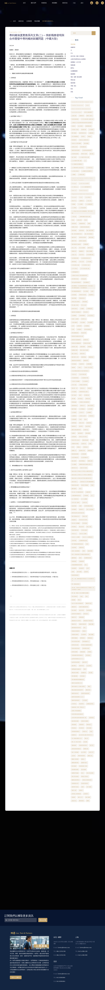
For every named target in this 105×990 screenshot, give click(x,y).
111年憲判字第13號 (84, 157)
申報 (87, 544)
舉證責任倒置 (75, 672)
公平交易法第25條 (84, 268)
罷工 (85, 627)
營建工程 (85, 516)
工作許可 (81, 412)
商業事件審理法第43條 (77, 336)
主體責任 (81, 200)
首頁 (24, 3)
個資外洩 (74, 240)
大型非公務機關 (76, 381)
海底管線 (74, 506)
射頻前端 (86, 395)
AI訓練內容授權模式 (87, 171)
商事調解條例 (75, 332)
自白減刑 (89, 665)
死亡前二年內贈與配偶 (77, 492)
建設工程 (81, 422)
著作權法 (82, 676)
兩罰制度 (74, 261)
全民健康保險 (75, 258)
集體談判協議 (75, 773)
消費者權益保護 (88, 506)
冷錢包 (73, 126)
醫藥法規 (86, 748)
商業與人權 (74, 346)
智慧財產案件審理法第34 (85, 464)
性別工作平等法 (83, 436)
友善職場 (74, 315)
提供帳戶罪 (82, 450)
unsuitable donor (76, 112)
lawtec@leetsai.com (64, 947)
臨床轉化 (74, 665)
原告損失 (86, 312)
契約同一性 (74, 388)
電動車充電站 (75, 786)
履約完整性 (90, 405)
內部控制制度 (75, 119)
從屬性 (73, 433)
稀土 (86, 564)
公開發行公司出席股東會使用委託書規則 (82, 122)
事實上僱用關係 (88, 112)
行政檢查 (85, 700)
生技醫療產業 (74, 71)
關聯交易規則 (75, 759)
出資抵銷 (74, 294)
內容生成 (81, 254)
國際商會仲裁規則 (76, 360)
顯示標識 (88, 797)
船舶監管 (83, 672)
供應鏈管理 (82, 223)
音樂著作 (86, 793)
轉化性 (86, 738)
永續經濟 (91, 133)
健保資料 (90, 247)
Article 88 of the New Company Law (82, 101)
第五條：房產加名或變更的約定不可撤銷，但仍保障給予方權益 (83, 588)
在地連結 (74, 364)
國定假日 (82, 353)
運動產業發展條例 (76, 748)
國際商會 (91, 357)
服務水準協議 (84, 485)
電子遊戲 (89, 786)
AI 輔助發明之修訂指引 (78, 167)
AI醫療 (73, 174)
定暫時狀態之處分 (83, 391)
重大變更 (83, 752)
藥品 (89, 686)
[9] (30, 482)
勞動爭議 (85, 301)
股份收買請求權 (76, 641)
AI (71, 50)
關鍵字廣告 (84, 762)
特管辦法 (74, 526)
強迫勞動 (88, 426)
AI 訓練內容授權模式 (77, 164)
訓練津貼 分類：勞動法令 (78, 707)
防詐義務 (74, 766)
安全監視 (74, 391)
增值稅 (73, 367)
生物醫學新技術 (83, 540)
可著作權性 (74, 322)
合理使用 (79, 326)
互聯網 (73, 204)
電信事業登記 (84, 783)
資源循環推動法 (76, 731)
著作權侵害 (83, 146)
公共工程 (81, 261)
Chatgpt (74, 183)
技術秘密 (83, 443)
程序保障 (79, 571)
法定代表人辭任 (76, 502)
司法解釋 (90, 322)
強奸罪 (81, 426)
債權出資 (74, 251)
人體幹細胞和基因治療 (84, 216)
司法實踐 (82, 322)
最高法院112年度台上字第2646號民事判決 (82, 471)
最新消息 (65, 3)
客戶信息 (74, 395)
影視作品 (86, 429)
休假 (85, 220)
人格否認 (74, 216)
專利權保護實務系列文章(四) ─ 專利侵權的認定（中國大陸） (29, 581)
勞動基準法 (82, 298)
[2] (64, 160)
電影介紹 (74, 790)
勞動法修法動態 (76, 301)
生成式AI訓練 (83, 533)
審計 (80, 395)
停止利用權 (82, 247)
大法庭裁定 (85, 381)
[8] (43, 366)
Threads (74, 197)
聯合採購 (91, 634)
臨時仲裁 (81, 665)
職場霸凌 (82, 638)
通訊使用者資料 (83, 745)
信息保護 (81, 230)
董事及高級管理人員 (77, 683)
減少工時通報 (90, 509)
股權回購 (82, 651)
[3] (31, 205)
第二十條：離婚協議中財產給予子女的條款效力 (83, 579)
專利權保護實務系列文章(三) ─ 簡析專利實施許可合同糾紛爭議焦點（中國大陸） (35, 576)
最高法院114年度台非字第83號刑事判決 (81, 478)
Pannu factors (83, 190)
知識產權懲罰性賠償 (77, 564)
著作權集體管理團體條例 (78, 679)
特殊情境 (85, 523)
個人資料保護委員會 (77, 234)
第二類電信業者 (76, 584)
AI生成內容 (89, 167)
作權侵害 (81, 115)
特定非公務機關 (76, 523)
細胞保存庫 (88, 603)
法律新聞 (29, 21)
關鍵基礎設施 (75, 762)
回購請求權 (74, 350)
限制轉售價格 (75, 769)
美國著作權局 (75, 634)
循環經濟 (80, 433)
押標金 (78, 447)
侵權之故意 (74, 227)
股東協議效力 (86, 641)
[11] (14, 512)
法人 (92, 495)
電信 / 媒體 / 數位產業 (76, 77)
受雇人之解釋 (75, 319)
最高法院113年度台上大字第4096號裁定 (81, 474)
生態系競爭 (84, 530)
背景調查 (88, 655)
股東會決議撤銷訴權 (86, 645)
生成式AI (74, 533)
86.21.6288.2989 (83, 955)
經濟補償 (89, 610)
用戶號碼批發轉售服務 (77, 544)
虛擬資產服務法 (76, 700)
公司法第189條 (75, 265)
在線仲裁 (81, 364)
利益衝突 (91, 294)
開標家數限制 (81, 755)
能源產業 (73, 74)
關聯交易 (90, 755)
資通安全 (85, 731)
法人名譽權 (84, 499)
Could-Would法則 (84, 183)
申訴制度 (74, 547)
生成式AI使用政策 (83, 140)
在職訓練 (89, 364)
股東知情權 (74, 651)
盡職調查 (74, 557)
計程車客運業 (75, 153)
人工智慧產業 (89, 204)
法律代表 (85, 502)
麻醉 (88, 800)
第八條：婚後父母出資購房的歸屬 (80, 593)
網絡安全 (74, 617)
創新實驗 (74, 298)
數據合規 (90, 461)
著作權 (90, 672)
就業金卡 (82, 405)
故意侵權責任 (84, 457)
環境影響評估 (75, 530)
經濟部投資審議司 (76, 613)
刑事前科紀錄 (82, 294)
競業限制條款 (75, 575)
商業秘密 (86, 339)
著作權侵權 (74, 676)
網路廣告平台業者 (76, 620)
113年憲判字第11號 (76, 160)
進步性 (91, 745)
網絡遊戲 (81, 617)
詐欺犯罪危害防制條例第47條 (79, 717)
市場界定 (91, 416)
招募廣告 (85, 447)
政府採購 (83, 454)
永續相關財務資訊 (76, 495)
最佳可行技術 (83, 467)
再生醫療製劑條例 (76, 291)
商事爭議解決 (87, 329)
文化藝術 (74, 464)
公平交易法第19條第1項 (87, 119)
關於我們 (33, 3)
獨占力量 (89, 526)
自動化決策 (74, 146)
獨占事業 (81, 526)
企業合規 (74, 115)
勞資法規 (73, 80)
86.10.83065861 (61, 981)
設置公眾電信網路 (76, 710)
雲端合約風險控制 (87, 780)
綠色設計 (86, 613)
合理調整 (86, 326)
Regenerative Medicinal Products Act (82, 193)
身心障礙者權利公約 (77, 738)
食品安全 (74, 800)
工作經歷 (90, 409)
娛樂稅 (89, 388)
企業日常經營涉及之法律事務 (78, 59)
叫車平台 (83, 319)
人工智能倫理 (82, 207)
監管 (80, 557)
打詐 (92, 440)
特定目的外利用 (83, 519)
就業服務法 (74, 405)
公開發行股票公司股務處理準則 (79, 275)
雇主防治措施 (90, 773)
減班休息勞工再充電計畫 (78, 512)
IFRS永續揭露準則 (85, 187)
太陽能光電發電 (83, 384)
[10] (53, 497)
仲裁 (73, 220)
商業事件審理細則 (76, 339)
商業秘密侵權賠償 (76, 343)
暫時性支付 (74, 467)
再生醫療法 (86, 282)
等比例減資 (74, 596)
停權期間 (86, 244)
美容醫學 (83, 634)
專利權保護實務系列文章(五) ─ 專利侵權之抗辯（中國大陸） (29, 585)
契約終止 (82, 388)
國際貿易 (86, 360)
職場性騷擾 (74, 638)
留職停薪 (81, 547)
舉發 (85, 669)
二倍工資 (89, 200)
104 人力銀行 (15, 977)
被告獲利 (81, 703)
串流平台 (74, 200)
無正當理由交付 (76, 516)
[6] (35, 291)
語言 (82, 3)
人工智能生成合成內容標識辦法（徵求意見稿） (82, 212)
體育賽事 (81, 800)
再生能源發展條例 (76, 282)
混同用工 (81, 509)
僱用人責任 (89, 115)
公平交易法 (74, 268)
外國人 (79, 367)
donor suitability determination (81, 108)
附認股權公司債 (83, 766)
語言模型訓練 (75, 721)
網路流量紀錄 (82, 624)
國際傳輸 (83, 357)
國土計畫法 (74, 353)
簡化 (79, 600)
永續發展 (88, 492)
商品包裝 (83, 332)
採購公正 (74, 450)
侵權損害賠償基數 (84, 227)
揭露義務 (90, 450)
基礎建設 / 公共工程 (76, 62)
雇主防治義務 (75, 776)
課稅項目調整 (84, 721)
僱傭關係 (81, 251)
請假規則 (81, 724)
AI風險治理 (81, 174)
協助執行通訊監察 (76, 312)
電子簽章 (74, 157)
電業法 (81, 790)
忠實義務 (74, 436)
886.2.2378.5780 (61, 951)
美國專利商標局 (76, 631)
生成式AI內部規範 (76, 143)
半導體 (82, 308)
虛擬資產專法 (75, 693)
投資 (73, 447)
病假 (84, 551)
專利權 (73, 398)
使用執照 (74, 223)
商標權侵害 (88, 126)
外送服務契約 (75, 377)
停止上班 (74, 247)
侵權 (89, 223)
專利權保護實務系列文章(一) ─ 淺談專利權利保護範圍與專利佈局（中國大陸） (35, 572)
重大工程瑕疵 (75, 752)
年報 (80, 419)
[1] (43, 81)
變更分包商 (84, 153)
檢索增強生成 (82, 133)
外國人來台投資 (88, 367)
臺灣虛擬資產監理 (76, 669)
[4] (25, 246)
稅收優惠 (81, 568)
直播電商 (74, 561)
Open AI (74, 190)
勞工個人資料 (75, 305)
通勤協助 (74, 745)
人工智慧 (80, 204)
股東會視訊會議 (76, 648)
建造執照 (89, 422)
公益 (74, 3)
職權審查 (90, 638)
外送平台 (74, 374)
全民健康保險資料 (85, 258)
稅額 (73, 571)
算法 (87, 596)
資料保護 (89, 728)
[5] (17, 278)
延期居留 (74, 422)
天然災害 (74, 384)
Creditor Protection (77, 105)
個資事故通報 (82, 237)
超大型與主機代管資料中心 (86, 735)
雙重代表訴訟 (84, 776)
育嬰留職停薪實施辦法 (77, 655)
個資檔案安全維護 (76, 244)
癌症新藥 (90, 551)
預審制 (73, 797)
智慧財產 (73, 65)
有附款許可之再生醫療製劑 (87, 481)
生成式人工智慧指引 (88, 537)
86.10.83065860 (61, 977)
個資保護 (73, 83)
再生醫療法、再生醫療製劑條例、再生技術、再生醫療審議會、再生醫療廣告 (83, 286)
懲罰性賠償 (85, 440)
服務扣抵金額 (75, 485)
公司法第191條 (85, 265)
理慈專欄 (37, 21)
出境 (92, 291)
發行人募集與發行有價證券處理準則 (80, 554)
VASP (87, 105)
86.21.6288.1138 (82, 951)
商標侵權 (82, 346)
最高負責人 (74, 481)
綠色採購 (86, 143)
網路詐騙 (91, 624)
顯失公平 (80, 797)
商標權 (89, 346)
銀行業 (91, 153)
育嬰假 (89, 651)
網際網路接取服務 (76, 627)
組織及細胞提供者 (83, 606)
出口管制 (80, 126)
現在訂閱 (43, 920)
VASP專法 (87, 197)
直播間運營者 (87, 557)
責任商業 (81, 728)
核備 (92, 485)
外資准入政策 (75, 129)
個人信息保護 (90, 230)
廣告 (85, 419)
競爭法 (72, 68)
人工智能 (74, 207)
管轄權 (73, 600)
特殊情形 (74, 140)
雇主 (82, 773)
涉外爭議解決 (75, 136)
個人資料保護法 (89, 234)
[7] (18, 306)
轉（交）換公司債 (76, 741)
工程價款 (89, 412)
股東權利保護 (86, 648)
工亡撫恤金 (82, 409)
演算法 (83, 136)
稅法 (72, 88)
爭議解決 (74, 519)
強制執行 (74, 426)
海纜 (80, 506)
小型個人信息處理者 (84, 402)
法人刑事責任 (75, 499)
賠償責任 (74, 735)
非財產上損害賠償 (76, 793)
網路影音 (74, 624)
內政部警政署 (90, 254)
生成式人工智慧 (76, 537)
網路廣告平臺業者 (88, 620)
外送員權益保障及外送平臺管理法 (80, 371)
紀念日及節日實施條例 (77, 603)
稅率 (88, 568)
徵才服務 (74, 133)
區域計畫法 (74, 308)
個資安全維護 (82, 240)
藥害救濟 (88, 690)
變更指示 (89, 724)
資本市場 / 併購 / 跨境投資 (77, 56)
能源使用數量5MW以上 (77, 658)
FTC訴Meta (75, 187)
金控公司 (91, 752)
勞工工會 (83, 305)
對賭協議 (74, 402)
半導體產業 (89, 308)
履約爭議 (74, 409)
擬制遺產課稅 (75, 454)
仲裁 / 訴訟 (73, 85)
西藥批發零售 (90, 703)
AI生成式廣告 (75, 171)
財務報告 (74, 728)
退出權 (85, 741)
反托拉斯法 (90, 315)
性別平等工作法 (76, 440)
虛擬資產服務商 (85, 693)
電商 (82, 786)
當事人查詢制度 (76, 551)
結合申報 (81, 610)
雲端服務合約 (75, 783)
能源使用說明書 (76, 662)
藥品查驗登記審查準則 (77, 690)
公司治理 (89, 261)
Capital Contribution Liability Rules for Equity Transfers (82, 179)
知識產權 (81, 561)
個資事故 (74, 237)
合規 (73, 329)
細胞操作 (74, 606)
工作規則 (91, 129)
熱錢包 (89, 136)
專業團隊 (54, 3)
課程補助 (74, 724)
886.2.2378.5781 (61, 955)
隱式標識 (83, 769)
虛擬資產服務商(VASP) (78, 696)
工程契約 (74, 416)
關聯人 (83, 759)
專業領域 (44, 3)
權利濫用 (74, 488)
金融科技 (73, 47)
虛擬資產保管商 (76, 150)
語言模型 (91, 717)
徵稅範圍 (88, 433)
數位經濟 (74, 461)
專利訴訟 (80, 398)
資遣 (91, 731)
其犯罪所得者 (75, 279)
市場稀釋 (74, 419)
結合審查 (74, 610)
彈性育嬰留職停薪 (76, 429)
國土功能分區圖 (84, 350)
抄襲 (90, 443)
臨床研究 (85, 662)
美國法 (84, 631)
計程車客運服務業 (87, 150)
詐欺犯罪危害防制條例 (77, 714)
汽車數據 (86, 495)
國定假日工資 (75, 357)
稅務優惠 (74, 568)
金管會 (73, 755)
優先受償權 (89, 251)
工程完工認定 (82, 416)
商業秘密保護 (87, 343)
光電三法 (74, 254)
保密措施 (74, 230)
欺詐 (80, 488)
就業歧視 (83, 129)
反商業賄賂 (82, 315)
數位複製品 (82, 461)
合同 (73, 326)
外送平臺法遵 (82, 374)
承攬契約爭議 (75, 443)
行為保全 (74, 703)
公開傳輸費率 (75, 272)
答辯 (81, 596)
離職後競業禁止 (76, 780)
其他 (72, 91)
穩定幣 (86, 571)
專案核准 (88, 398)
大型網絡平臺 (84, 377)
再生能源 (83, 279)
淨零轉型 (74, 509)
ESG (72, 53)
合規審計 (79, 329)
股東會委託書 (75, 645)
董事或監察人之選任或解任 (78, 686)
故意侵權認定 (75, 457)
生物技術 (74, 540)
